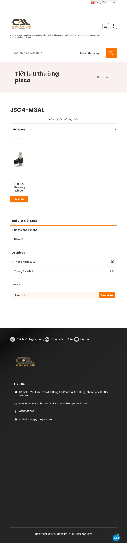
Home (103, 77)
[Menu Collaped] (106, 26)
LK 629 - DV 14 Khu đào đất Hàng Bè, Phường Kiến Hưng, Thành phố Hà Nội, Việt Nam (63, 393)
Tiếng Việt (100, 2)
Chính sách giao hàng (30, 339)
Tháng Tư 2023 (23, 271)
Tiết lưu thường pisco (19, 187)
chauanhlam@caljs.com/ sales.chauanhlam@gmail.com (53, 403)
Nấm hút (19, 239)
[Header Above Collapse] (114, 26)
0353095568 (26, 411)
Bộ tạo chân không (25, 230)
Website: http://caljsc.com (35, 419)
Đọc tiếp (19, 198)
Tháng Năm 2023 (25, 262)
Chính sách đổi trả (62, 339)
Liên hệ (84, 339)
